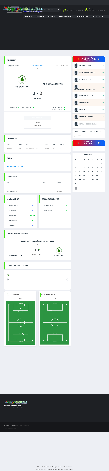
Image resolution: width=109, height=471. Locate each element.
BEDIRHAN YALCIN (48, 205)
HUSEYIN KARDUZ (85, 80)
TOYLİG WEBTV (82, 16)
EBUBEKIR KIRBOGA (86, 117)
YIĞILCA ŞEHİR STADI (15, 166)
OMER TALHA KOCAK (86, 95)
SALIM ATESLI (12, 215)
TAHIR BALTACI (12, 225)
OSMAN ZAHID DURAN (87, 72)
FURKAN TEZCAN (13, 205)
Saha (101, 131)
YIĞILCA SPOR (10, 187)
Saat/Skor (94, 131)
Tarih (76, 131)
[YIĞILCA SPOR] (22, 79)
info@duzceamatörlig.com (75, 10)
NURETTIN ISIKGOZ (49, 210)
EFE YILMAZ (83, 110)
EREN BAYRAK (84, 102)
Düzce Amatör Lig (9, 425)
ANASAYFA (28, 16)
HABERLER (40, 16)
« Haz (76, 188)
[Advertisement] (54, 34)
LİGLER (50, 16)
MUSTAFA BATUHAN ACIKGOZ (84, 90)
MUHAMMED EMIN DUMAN (88, 124)
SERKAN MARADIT (13, 220)
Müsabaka (83, 131)
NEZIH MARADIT (13, 210)
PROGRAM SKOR (65, 16)
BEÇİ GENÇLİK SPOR (12, 191)
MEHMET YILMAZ (85, 65)
